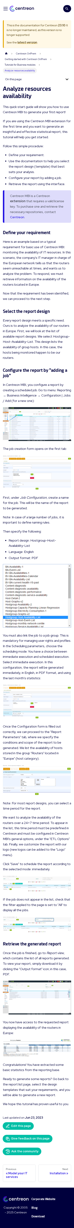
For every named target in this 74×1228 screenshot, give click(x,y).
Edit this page (21, 1126)
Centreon (17, 217)
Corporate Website (43, 1199)
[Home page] (6, 53)
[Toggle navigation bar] (5, 8)
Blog (34, 1207)
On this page (13, 79)
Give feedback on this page (30, 1138)
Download (38, 1216)
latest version (27, 42)
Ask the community (24, 1151)
